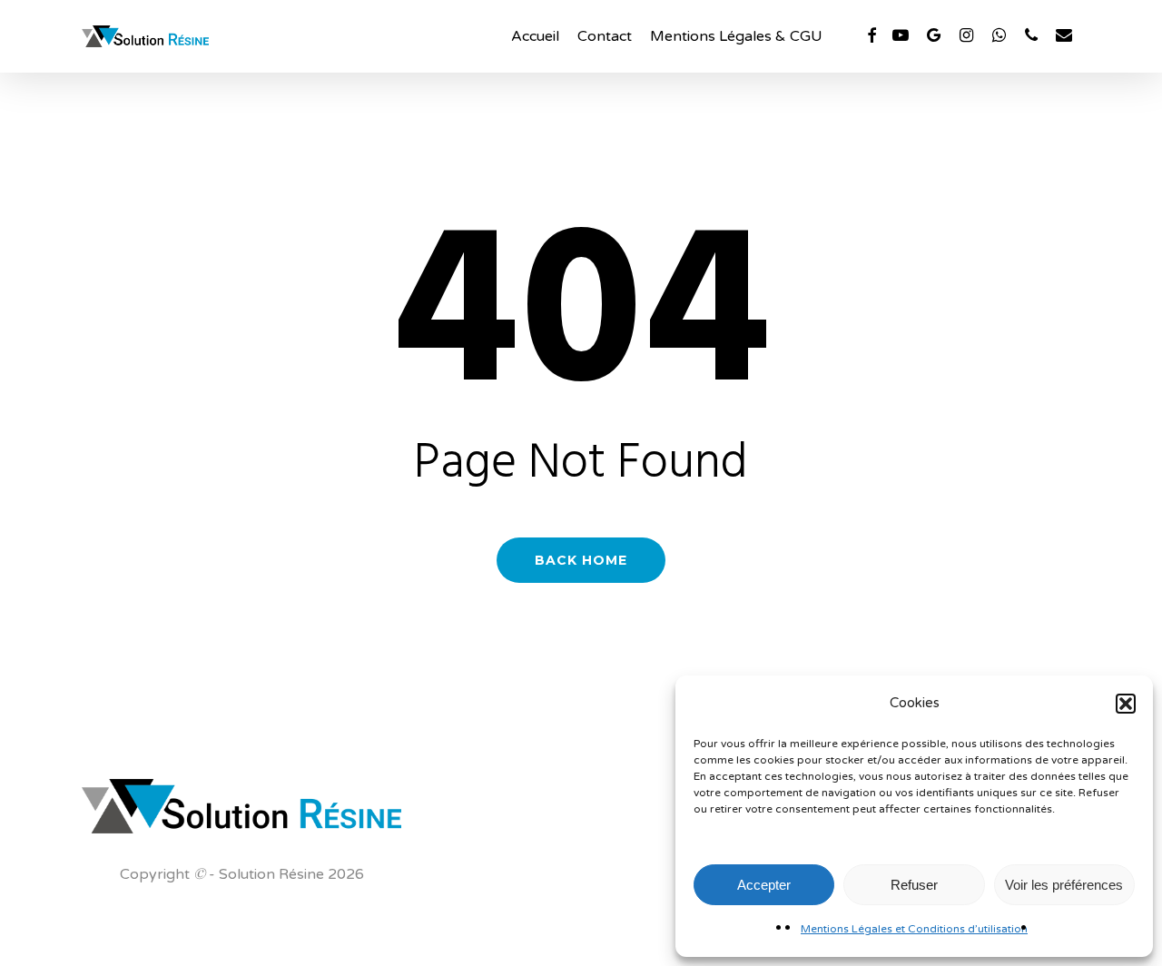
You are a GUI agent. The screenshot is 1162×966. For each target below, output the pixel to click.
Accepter (764, 884)
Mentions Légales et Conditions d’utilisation (914, 928)
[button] (1126, 704)
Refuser (914, 884)
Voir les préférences (1064, 884)
